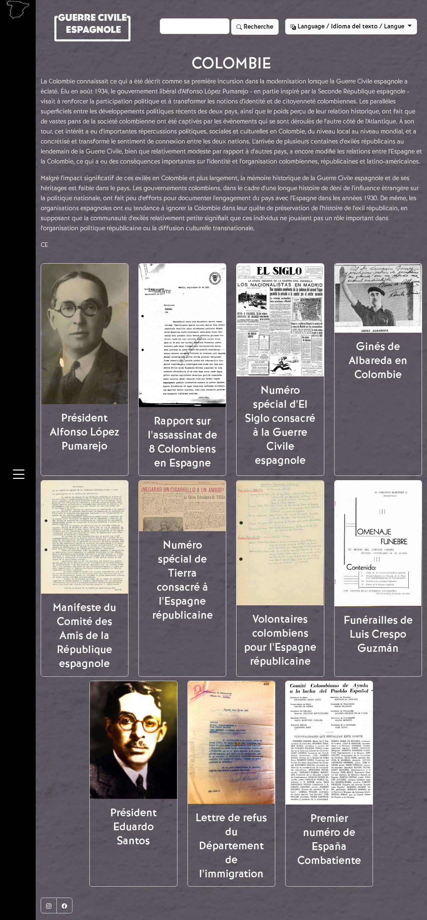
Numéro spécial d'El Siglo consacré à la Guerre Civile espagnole (280, 425)
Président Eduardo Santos (133, 827)
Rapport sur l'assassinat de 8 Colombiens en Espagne (182, 442)
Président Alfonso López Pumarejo (84, 432)
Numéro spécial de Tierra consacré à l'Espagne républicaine (182, 580)
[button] (18, 475)
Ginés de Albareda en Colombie (378, 360)
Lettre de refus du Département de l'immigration (231, 846)
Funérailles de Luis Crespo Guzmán (378, 634)
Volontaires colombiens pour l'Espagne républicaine (280, 640)
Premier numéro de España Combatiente (329, 839)
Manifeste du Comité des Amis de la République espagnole (84, 635)
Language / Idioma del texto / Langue (351, 26)
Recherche (257, 27)
